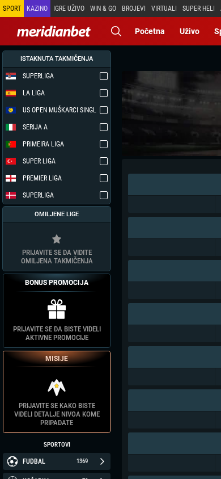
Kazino (37, 8)
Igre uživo (68, 8)
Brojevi (134, 8)
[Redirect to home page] (54, 31)
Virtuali (164, 8)
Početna (150, 31)
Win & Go (103, 8)
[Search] (116, 31)
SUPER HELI (198, 8)
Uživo (189, 31)
